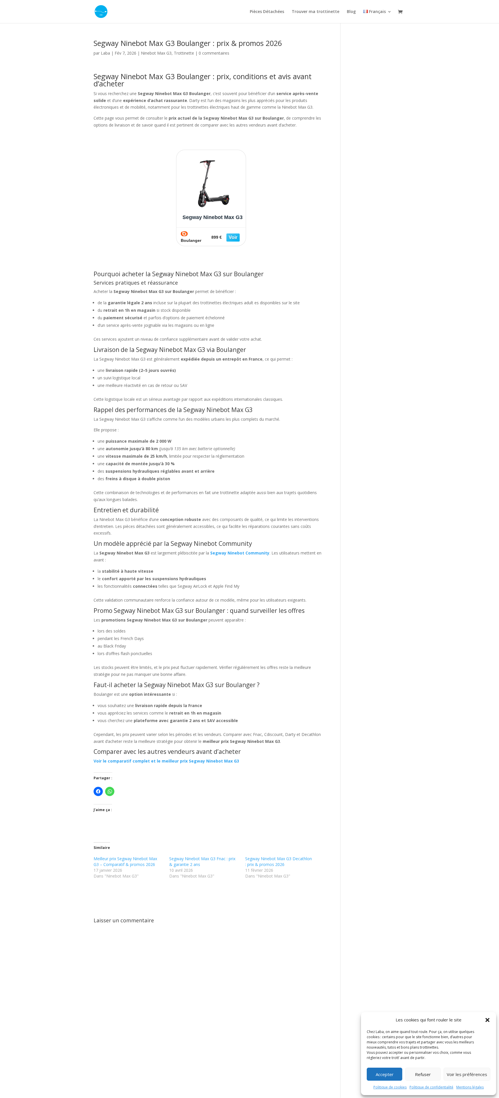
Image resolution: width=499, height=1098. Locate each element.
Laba (105, 53)
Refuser (423, 1074)
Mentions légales (470, 1087)
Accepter (385, 1074)
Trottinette (184, 53)
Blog (351, 12)
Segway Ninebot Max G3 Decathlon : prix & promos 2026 (278, 861)
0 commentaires (214, 53)
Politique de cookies (390, 1087)
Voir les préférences (467, 1074)
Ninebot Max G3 (156, 53)
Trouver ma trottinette (315, 12)
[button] (487, 1020)
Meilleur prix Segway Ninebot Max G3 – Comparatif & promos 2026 (125, 861)
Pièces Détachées (267, 12)
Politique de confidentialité (431, 1087)
